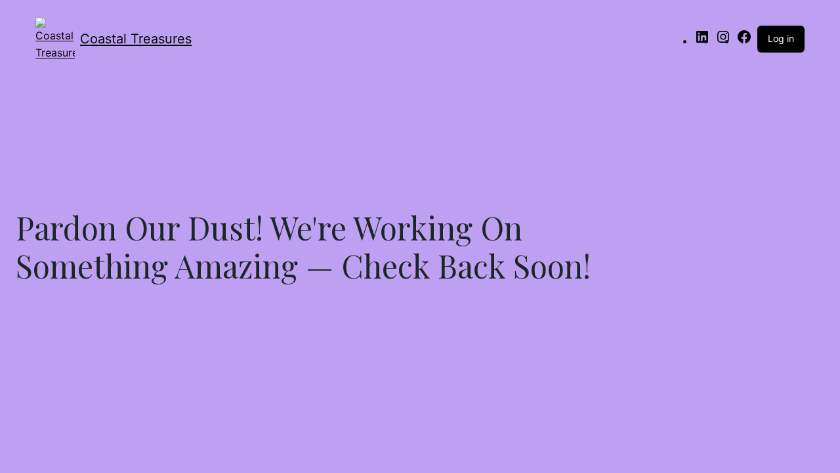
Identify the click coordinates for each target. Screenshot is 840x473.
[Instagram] (723, 40)
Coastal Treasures (136, 39)
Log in (781, 38)
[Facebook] (744, 40)
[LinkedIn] (702, 40)
